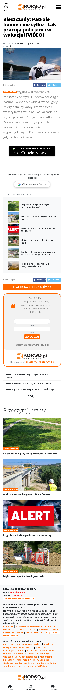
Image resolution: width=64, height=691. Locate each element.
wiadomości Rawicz (37, 650)
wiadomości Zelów (46, 663)
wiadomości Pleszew (24, 653)
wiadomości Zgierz (25, 663)
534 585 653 (18, 595)
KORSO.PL (8, 626)
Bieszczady (9, 644)
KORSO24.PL (51, 626)
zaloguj (32, 337)
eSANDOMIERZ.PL (34, 632)
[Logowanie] (53, 687)
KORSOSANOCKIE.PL (49, 629)
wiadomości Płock (26, 659)
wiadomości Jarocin (23, 647)
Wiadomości (10, 92)
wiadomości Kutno (37, 666)
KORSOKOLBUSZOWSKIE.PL (29, 626)
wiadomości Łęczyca (14, 666)
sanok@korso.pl (18, 592)
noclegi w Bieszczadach (29, 644)
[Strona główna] (10, 687)
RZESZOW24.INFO (27, 629)
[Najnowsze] (30, 687)
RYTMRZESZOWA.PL (13, 632)
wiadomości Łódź (28, 656)
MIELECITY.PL (10, 629)
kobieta (20, 650)
